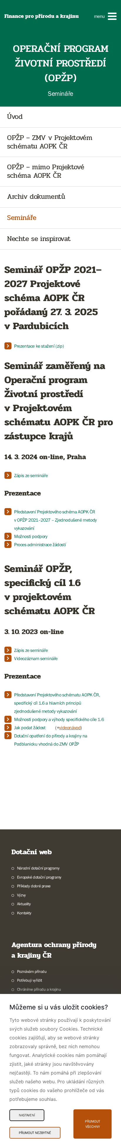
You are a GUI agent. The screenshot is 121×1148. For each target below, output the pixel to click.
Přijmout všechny (92, 1124)
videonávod (69, 727)
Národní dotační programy (38, 868)
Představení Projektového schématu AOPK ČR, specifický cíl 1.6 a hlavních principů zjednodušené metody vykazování (57, 703)
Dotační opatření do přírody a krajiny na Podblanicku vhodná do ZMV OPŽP (50, 739)
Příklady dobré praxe (34, 886)
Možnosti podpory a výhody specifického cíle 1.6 (59, 719)
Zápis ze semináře (31, 475)
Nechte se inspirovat (38, 239)
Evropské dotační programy (39, 877)
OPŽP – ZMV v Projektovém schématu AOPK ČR (49, 142)
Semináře (21, 218)
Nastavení (27, 1115)
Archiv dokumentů (36, 197)
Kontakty (24, 912)
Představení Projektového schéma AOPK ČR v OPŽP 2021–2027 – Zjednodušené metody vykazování (55, 520)
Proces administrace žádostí (40, 544)
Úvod (14, 117)
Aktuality (24, 903)
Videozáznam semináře (36, 658)
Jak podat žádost (30, 727)
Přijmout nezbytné (35, 1133)
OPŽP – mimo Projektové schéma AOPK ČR (45, 171)
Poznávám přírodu (31, 971)
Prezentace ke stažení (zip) (39, 345)
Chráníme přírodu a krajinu (39, 989)
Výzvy (21, 895)
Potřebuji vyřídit (29, 980)
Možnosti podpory (31, 536)
